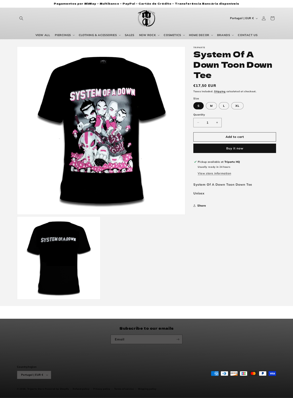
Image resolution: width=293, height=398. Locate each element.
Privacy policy (101, 388)
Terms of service (124, 388)
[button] (21, 18)
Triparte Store (35, 388)
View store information (214, 173)
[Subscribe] (177, 339)
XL (237, 106)
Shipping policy (147, 388)
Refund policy (81, 388)
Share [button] (201, 205)
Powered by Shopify (57, 388)
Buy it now (234, 148)
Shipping (220, 91)
